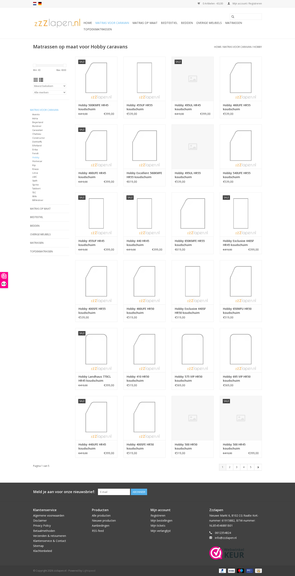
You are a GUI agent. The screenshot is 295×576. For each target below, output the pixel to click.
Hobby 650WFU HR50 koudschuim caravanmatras (237, 311)
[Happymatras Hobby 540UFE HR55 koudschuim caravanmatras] (241, 146)
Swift (34, 180)
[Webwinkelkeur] (235, 553)
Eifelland (37, 145)
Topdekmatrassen (97, 29)
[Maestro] (240, 570)
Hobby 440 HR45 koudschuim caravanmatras (138, 243)
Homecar (37, 161)
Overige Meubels (209, 23)
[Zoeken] (233, 16)
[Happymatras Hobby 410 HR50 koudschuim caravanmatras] (144, 350)
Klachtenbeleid (42, 551)
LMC (34, 176)
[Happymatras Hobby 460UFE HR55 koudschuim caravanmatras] (241, 79)
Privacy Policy (42, 525)
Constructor (38, 137)
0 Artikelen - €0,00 (213, 3)
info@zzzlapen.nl (226, 538)
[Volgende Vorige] (258, 467)
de (40, 3)
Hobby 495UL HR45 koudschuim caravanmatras (188, 107)
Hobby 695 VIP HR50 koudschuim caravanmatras (236, 379)
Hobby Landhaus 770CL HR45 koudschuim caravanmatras (94, 379)
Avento (36, 114)
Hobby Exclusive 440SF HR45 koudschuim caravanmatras (238, 243)
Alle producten (101, 515)
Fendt (35, 153)
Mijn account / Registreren (247, 3)
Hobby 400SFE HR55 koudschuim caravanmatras (92, 311)
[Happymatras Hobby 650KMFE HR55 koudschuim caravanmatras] (193, 214)
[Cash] (258, 570)
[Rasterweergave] (36, 80)
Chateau (36, 133)
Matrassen (233, 23)
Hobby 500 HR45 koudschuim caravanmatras (234, 446)
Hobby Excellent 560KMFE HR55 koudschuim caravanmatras (144, 175)
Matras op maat (145, 23)
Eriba (35, 149)
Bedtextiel (169, 23)
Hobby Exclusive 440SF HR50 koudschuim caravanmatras (190, 311)
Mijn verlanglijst (161, 531)
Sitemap (38, 546)
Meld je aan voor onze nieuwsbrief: (64, 492)
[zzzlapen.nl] (57, 23)
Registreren (158, 515)
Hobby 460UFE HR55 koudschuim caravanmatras (236, 107)
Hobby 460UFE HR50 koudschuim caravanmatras (140, 311)
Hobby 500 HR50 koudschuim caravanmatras (186, 446)
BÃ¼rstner (37, 200)
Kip (34, 165)
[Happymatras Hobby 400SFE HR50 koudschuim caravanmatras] (144, 418)
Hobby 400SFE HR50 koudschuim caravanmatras (140, 446)
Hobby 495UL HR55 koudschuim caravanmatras (188, 175)
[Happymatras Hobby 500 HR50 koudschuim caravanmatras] (193, 418)
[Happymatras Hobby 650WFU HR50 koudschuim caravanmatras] (241, 282)
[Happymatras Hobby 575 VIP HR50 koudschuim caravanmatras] (193, 350)
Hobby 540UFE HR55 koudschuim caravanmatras (236, 175)
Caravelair (37, 130)
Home (87, 23)
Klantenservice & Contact (49, 541)
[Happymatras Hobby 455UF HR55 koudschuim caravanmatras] (144, 79)
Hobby (257, 47)
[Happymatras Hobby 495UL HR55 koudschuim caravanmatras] (193, 146)
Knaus (35, 168)
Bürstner (37, 125)
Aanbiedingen (100, 525)
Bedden (187, 23)
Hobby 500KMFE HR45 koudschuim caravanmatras (93, 107)
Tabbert (36, 188)
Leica (35, 172)
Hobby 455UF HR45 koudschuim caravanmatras (91, 243)
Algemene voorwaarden (48, 515)
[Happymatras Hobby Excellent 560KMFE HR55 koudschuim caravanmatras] (144, 146)
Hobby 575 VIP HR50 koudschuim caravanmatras (188, 379)
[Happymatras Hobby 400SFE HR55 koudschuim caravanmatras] (96, 282)
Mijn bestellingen (161, 520)
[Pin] (249, 570)
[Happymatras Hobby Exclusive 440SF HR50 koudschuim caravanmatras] (193, 282)
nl (34, 3)
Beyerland (37, 122)
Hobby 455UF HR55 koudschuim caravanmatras (140, 107)
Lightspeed (89, 570)
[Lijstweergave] (41, 80)
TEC (34, 192)
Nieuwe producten (104, 520)
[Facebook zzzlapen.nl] (258, 492)
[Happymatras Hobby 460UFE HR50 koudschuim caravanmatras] (144, 282)
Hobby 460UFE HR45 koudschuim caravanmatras (92, 175)
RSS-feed (98, 531)
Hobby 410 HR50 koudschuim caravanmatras (138, 379)
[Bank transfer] (231, 570)
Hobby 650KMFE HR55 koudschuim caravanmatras (190, 243)
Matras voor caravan (112, 23)
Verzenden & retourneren (49, 536)
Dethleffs (37, 141)
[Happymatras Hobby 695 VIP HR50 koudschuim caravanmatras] (241, 350)
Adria (35, 118)
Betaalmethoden (44, 531)
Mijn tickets (158, 525)
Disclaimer (40, 520)
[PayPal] (222, 570)
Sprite (35, 184)
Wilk (34, 196)
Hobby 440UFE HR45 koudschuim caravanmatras (92, 446)
